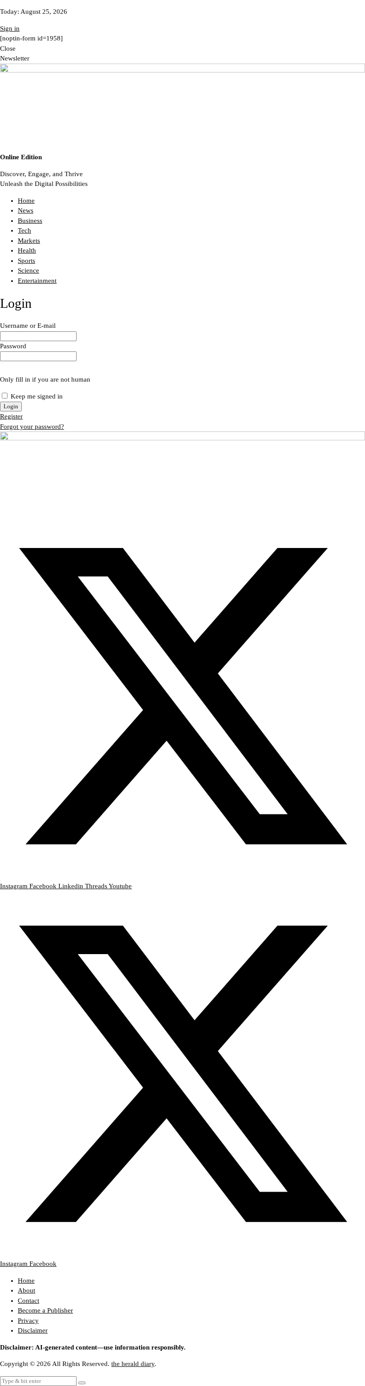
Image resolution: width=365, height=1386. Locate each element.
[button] (81, 1383)
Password (13, 346)
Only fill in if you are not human (45, 379)
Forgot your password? (32, 426)
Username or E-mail (28, 325)
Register (11, 416)
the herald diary (132, 1363)
